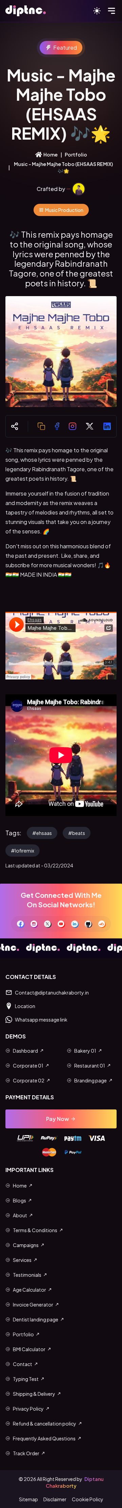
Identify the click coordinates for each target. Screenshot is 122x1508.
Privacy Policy (28, 1409)
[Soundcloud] (101, 923)
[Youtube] (61, 923)
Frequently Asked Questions (44, 1438)
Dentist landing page (35, 1319)
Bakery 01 (85, 1051)
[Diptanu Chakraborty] (78, 189)
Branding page (90, 1080)
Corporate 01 (28, 1065)
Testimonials (27, 1275)
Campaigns (26, 1245)
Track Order (26, 1453)
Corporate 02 (28, 1080)
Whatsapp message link (41, 1019)
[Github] (88, 923)
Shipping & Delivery (34, 1394)
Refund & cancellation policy (44, 1423)
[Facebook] (20, 923)
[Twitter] (47, 923)
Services (22, 1260)
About (20, 1215)
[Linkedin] (74, 923)
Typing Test (26, 1379)
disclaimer (54, 1499)
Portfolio (76, 154)
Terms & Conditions (35, 1230)
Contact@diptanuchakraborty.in (52, 992)
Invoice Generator (33, 1304)
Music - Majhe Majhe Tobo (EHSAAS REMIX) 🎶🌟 (63, 167)
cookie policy (87, 1499)
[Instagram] (33, 923)
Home (50, 154)
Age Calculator (29, 1290)
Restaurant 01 (89, 1065)
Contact (22, 1364)
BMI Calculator (29, 1349)
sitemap (28, 1499)
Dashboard (25, 1051)
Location (25, 1006)
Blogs (19, 1200)
